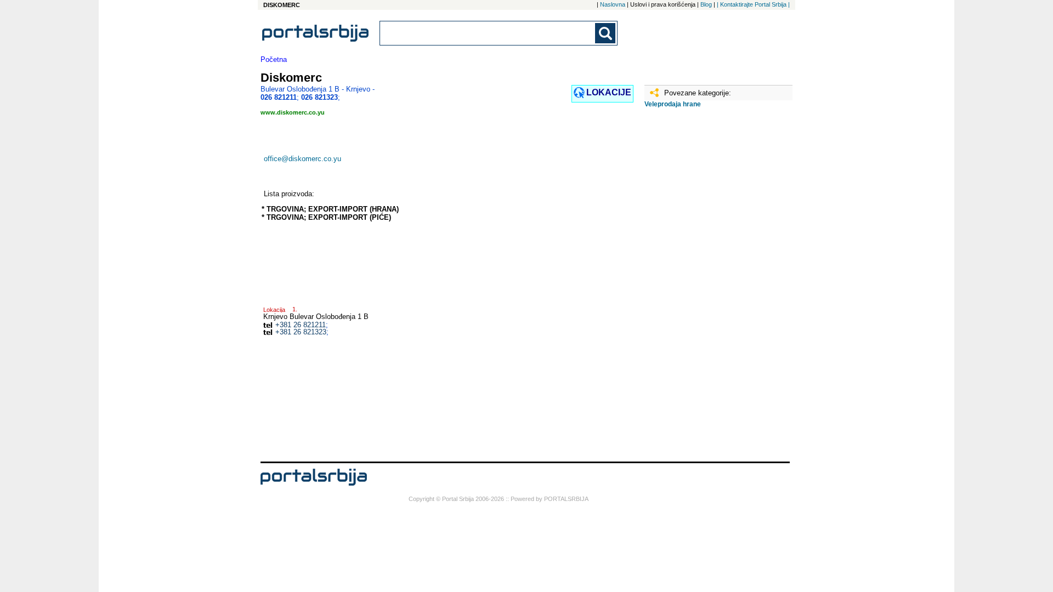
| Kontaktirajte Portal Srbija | (753, 4)
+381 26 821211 (300, 325)
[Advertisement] (699, 288)
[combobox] (488, 33)
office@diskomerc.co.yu (302, 159)
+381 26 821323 (300, 332)
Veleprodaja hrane (672, 104)
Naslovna (612, 4)
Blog (706, 4)
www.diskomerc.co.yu (293, 112)
